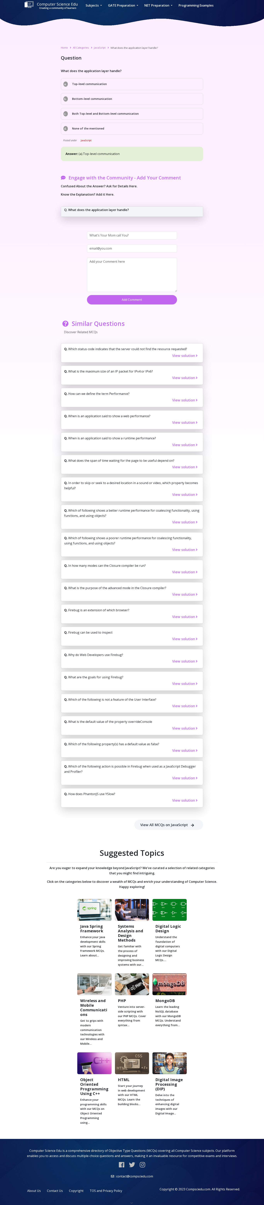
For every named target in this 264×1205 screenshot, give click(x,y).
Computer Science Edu (57, 6)
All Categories (81, 47)
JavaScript (100, 47)
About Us (34, 1191)
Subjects (93, 5)
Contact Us (55, 1191)
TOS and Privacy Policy (106, 1191)
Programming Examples (196, 5)
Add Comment (132, 300)
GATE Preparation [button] (122, 5)
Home (64, 47)
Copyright (76, 1191)
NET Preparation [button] (157, 5)
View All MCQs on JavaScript (164, 824)
